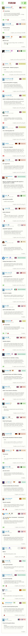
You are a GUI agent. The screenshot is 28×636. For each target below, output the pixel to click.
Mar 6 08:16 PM (8, 371)
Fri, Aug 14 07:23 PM (9, 258)
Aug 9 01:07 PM (8, 388)
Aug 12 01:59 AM (8, 532)
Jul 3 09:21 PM (8, 338)
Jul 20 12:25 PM (8, 290)
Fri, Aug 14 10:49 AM (9, 96)
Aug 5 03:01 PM (8, 355)
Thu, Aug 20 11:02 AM (9, 179)
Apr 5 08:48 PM (8, 499)
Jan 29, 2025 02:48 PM (9, 161)
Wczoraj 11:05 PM (8, 38)
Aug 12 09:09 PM (8, 483)
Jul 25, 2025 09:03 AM (9, 8)
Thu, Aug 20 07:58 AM (9, 113)
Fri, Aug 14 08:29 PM (9, 80)
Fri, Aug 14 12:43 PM (9, 418)
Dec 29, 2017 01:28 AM (9, 209)
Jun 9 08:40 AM (8, 562)
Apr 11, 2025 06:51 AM (9, 576)
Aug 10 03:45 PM (8, 620)
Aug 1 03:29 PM (8, 52)
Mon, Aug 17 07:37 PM (9, 226)
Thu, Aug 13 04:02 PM (9, 196)
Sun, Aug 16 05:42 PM (9, 307)
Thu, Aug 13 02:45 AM (9, 468)
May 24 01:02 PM (8, 435)
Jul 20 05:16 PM (8, 514)
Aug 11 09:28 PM (8, 451)
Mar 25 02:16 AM (8, 65)
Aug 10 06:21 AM (8, 604)
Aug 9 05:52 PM (8, 404)
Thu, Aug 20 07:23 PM (9, 128)
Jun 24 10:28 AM (8, 549)
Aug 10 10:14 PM (8, 591)
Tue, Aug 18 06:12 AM (9, 242)
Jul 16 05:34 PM (8, 274)
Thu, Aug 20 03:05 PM (9, 144)
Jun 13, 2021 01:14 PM (9, 25)
